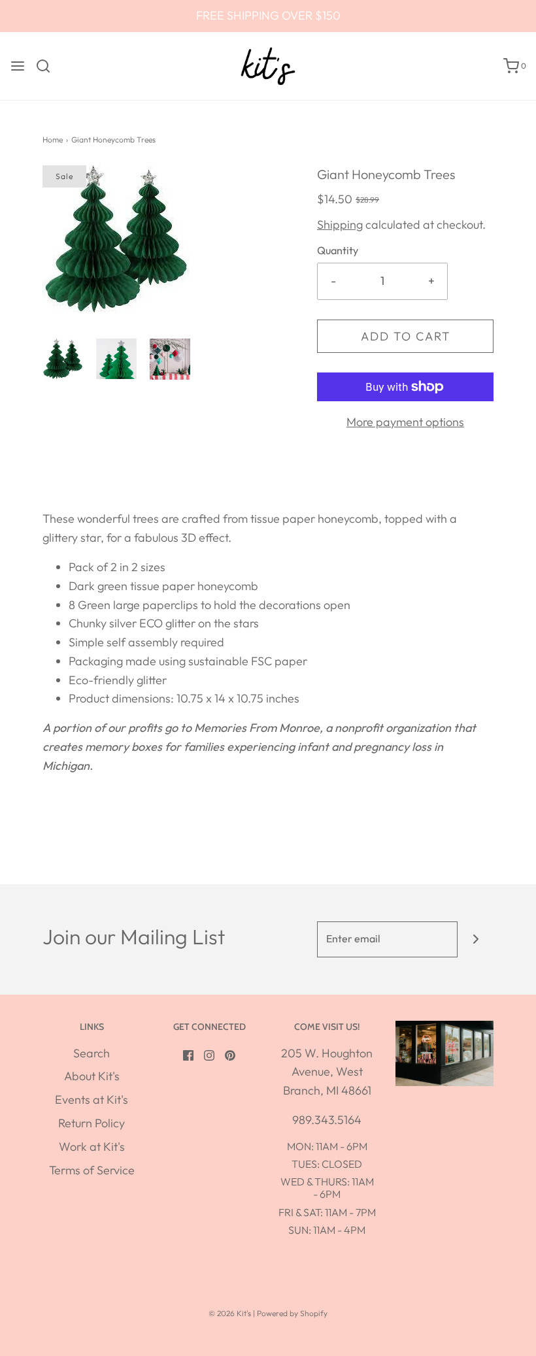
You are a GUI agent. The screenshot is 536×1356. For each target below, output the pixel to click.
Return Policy (91, 1123)
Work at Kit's (92, 1146)
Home (52, 139)
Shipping (340, 224)
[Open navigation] (17, 66)
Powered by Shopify (292, 1313)
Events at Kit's (91, 1099)
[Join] (476, 939)
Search (91, 1053)
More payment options (405, 421)
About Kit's (92, 1075)
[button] (62, 359)
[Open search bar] (48, 66)
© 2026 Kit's (230, 1313)
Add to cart (405, 336)
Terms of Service (92, 1170)
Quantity (337, 250)
